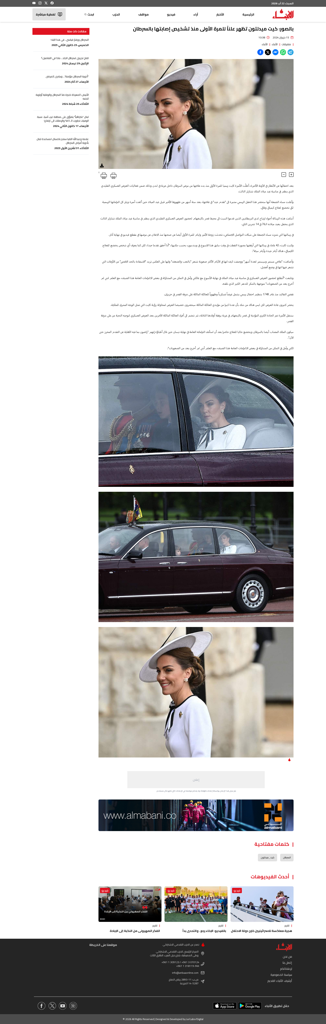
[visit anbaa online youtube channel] (62, 1005)
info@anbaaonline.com (185, 972)
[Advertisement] (196, 779)
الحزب (116, 14)
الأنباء (275, 44)
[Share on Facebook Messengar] (275, 52)
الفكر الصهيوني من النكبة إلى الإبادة (135, 931)
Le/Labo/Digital (194, 1019)
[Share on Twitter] (268, 52)
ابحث (91, 14)
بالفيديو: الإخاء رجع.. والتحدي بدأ (204, 931)
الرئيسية (248, 14)
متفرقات (286, 44)
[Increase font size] (291, 174)
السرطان (287, 857)
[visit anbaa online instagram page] (73, 1005)
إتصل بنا (287, 962)
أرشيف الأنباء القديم (280, 981)
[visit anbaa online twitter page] (52, 1005)
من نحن (287, 956)
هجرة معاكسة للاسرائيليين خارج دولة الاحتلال (261, 931)
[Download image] (102, 165)
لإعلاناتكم (286, 968)
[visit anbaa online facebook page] (41, 1005)
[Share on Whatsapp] (283, 52)
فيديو (171, 14)
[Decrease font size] (283, 174)
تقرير (286, 925)
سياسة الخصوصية (281, 974)
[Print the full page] (113, 175)
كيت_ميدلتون (267, 857)
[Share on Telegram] (291, 52)
